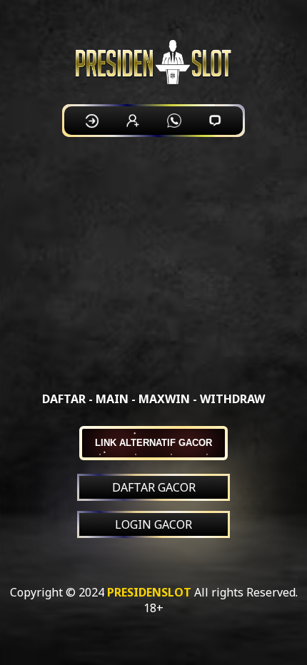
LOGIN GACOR (153, 524)
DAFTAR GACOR (154, 487)
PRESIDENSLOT (149, 592)
